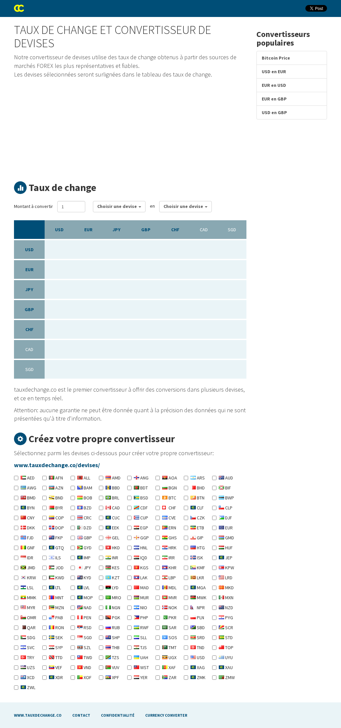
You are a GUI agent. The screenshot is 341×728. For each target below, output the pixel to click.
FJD (30, 538)
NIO (143, 608)
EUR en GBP (274, 99)
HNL (143, 548)
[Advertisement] (130, 128)
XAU (228, 667)
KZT (115, 578)
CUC (115, 518)
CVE (172, 518)
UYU (228, 657)
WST (144, 667)
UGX (172, 657)
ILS (57, 558)
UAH (143, 657)
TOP (228, 647)
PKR (172, 618)
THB (115, 647)
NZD (228, 608)
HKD (115, 548)
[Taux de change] (19, 8)
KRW (31, 578)
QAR (31, 628)
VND (87, 667)
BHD (200, 488)
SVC (30, 647)
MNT (59, 598)
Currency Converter (166, 715)
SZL (87, 647)
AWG (31, 488)
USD (59, 230)
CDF (143, 508)
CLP (228, 508)
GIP (199, 538)
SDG (30, 637)
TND (200, 647)
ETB (200, 528)
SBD (200, 628)
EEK (115, 528)
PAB (58, 618)
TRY (30, 657)
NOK (172, 608)
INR (114, 558)
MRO (116, 598)
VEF (58, 667)
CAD (115, 508)
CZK (200, 518)
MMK (31, 598)
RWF (144, 628)
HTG (200, 548)
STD (228, 637)
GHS (172, 538)
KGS (144, 568)
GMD (229, 538)
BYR (58, 508)
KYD (87, 578)
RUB (115, 628)
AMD (116, 478)
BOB (87, 498)
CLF (200, 508)
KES (115, 568)
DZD (87, 528)
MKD (229, 588)
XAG (200, 667)
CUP (143, 518)
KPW (229, 568)
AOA (172, 478)
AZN (58, 488)
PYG (228, 618)
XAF (172, 667)
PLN (200, 618)
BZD (87, 508)
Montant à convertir (33, 206)
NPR (200, 608)
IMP (87, 558)
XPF (115, 677)
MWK (201, 598)
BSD (143, 498)
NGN (115, 608)
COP (59, 518)
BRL (115, 498)
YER (143, 677)
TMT (172, 647)
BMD (31, 498)
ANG (144, 478)
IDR (29, 558)
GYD (87, 548)
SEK (58, 637)
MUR (144, 598)
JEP (228, 558)
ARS (200, 478)
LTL (57, 588)
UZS (30, 667)
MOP (88, 598)
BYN (30, 508)
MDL (172, 588)
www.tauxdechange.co (38, 715)
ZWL (30, 687)
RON (59, 628)
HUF (228, 548)
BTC (172, 498)
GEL (115, 538)
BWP (229, 498)
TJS (143, 647)
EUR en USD (274, 85)
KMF (200, 568)
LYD (115, 588)
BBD (115, 488)
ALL (86, 478)
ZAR (172, 677)
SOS (172, 637)
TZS (115, 657)
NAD (87, 608)
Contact (81, 715)
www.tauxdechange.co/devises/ (57, 465)
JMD (30, 568)
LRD (228, 578)
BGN (172, 488)
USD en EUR (274, 72)
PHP (143, 618)
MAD (144, 588)
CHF (175, 230)
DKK (30, 528)
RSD (87, 628)
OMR (31, 618)
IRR (171, 558)
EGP (143, 528)
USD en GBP (274, 112)
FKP (58, 538)
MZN (59, 608)
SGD (87, 637)
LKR (200, 578)
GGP (144, 538)
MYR (30, 608)
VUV (115, 667)
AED (30, 478)
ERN (172, 528)
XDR (58, 677)
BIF (227, 488)
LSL (30, 588)
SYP (58, 647)
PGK (115, 618)
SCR (228, 628)
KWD (59, 578)
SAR (172, 628)
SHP (115, 637)
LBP (172, 578)
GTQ (59, 548)
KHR (172, 568)
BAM (87, 488)
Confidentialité (118, 715)
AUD (228, 478)
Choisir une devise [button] (117, 206)
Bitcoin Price (276, 58)
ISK (199, 558)
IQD (143, 558)
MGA (201, 588)
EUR (88, 230)
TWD (87, 657)
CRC (87, 518)
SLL (143, 637)
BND (58, 498)
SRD (200, 637)
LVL (86, 588)
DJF (228, 518)
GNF (30, 548)
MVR (172, 598)
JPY (117, 230)
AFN (58, 478)
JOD (59, 568)
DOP (59, 528)
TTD (58, 657)
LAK (143, 578)
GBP (146, 230)
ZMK (200, 677)
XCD (30, 677)
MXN (228, 598)
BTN (200, 498)
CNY (30, 518)
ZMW (229, 677)
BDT (143, 488)
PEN (87, 618)
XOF (87, 677)
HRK (172, 548)
